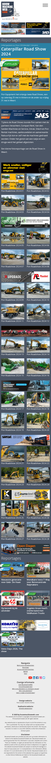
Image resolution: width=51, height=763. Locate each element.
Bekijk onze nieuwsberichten (25, 665)
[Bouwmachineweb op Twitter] (43, 677)
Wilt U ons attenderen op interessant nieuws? (25, 689)
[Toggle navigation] (45, 5)
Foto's (25, 673)
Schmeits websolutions (25, 708)
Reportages (25, 667)
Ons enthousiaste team (25, 687)
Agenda (25, 671)
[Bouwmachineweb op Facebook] (36, 677)
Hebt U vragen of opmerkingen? (25, 693)
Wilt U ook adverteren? (25, 691)
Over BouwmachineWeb (25, 685)
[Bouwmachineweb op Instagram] (40, 677)
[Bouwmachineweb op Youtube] (30, 677)
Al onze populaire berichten (25, 669)
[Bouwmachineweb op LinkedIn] (33, 677)
